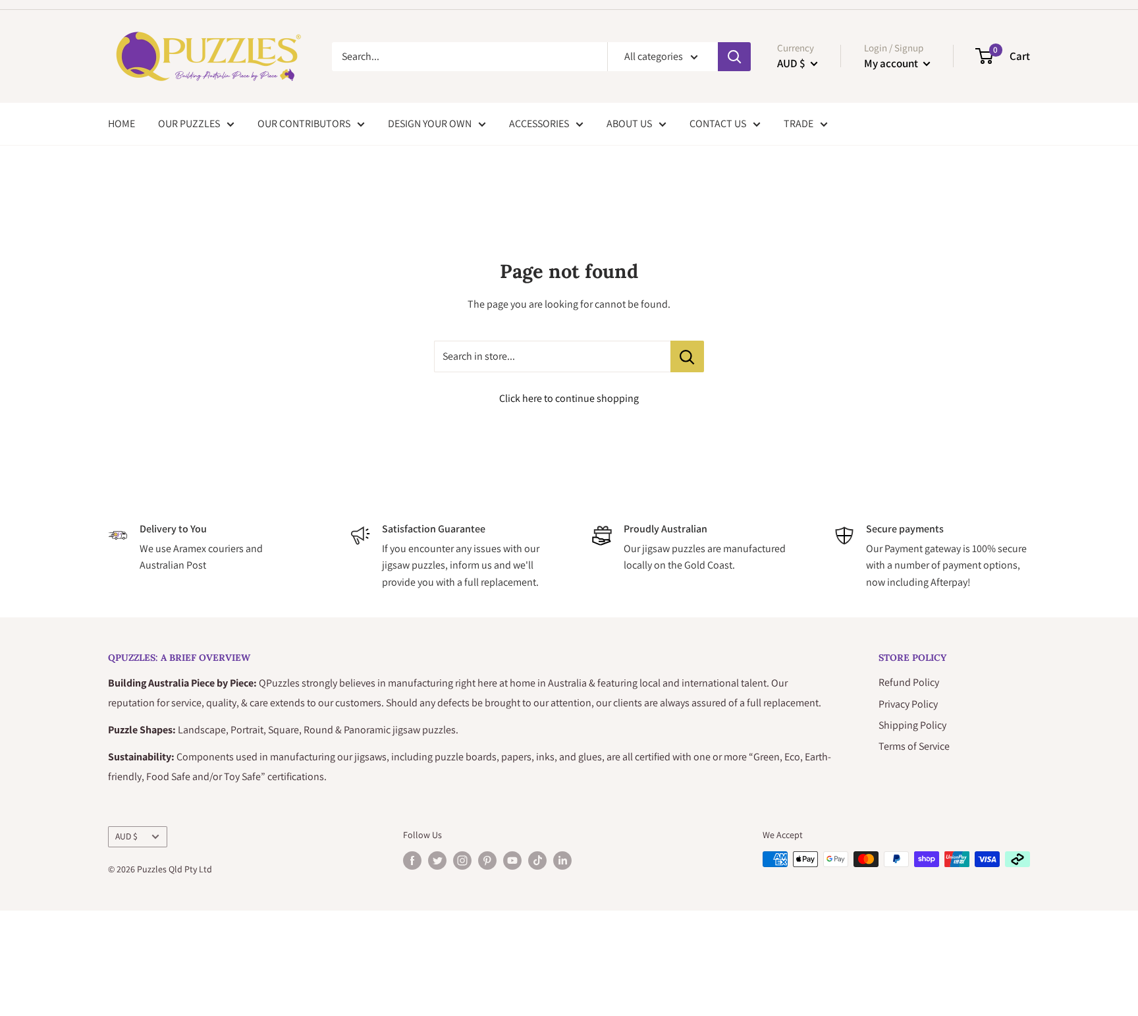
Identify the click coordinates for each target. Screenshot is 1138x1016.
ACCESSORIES (539, 123)
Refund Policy (909, 682)
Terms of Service (914, 746)
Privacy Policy (908, 704)
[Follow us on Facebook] (412, 860)
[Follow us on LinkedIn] (562, 860)
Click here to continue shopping (569, 398)
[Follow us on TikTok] (537, 860)
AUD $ (126, 836)
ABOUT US (629, 123)
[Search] (734, 56)
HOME (121, 123)
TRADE (798, 123)
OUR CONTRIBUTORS (303, 123)
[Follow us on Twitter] (437, 860)
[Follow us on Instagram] (462, 860)
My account (892, 63)
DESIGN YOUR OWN (430, 123)
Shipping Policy (912, 725)
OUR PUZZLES (189, 123)
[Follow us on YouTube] (512, 860)
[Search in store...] (687, 356)
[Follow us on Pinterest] (487, 860)
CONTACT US (718, 123)
